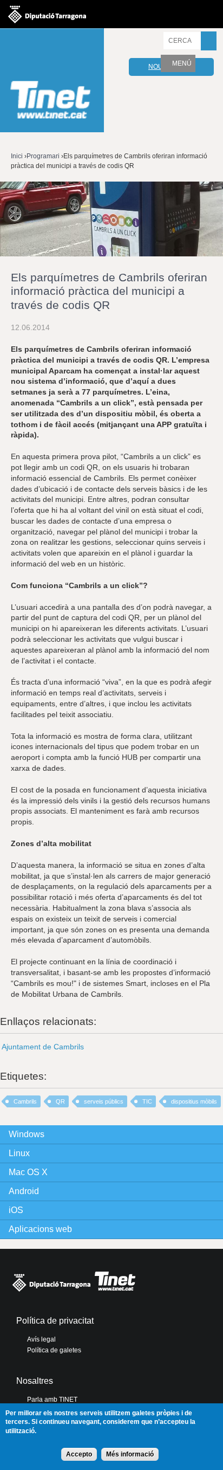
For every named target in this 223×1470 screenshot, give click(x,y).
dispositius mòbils (194, 1101)
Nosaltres (34, 1380)
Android (24, 1191)
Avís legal (41, 1339)
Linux (19, 1153)
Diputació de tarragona (47, 14)
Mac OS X (28, 1172)
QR (60, 1101)
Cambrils (25, 1101)
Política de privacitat (55, 1320)
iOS (16, 1210)
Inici (17, 156)
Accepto (79, 1454)
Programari (43, 156)
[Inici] (52, 81)
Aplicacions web (40, 1229)
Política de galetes (54, 1350)
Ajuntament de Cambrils (43, 1046)
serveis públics (103, 1101)
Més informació (130, 1454)
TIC (147, 1101)
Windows (26, 1134)
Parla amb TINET (52, 1399)
